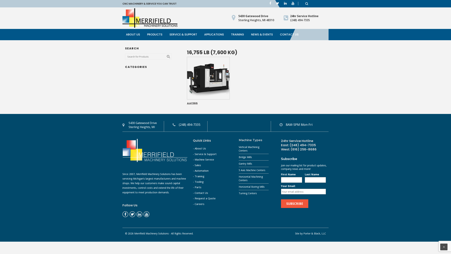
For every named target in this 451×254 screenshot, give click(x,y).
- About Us (199, 148)
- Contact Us (200, 193)
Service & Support (183, 34)
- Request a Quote (204, 198)
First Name (288, 174)
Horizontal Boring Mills (252, 186)
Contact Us (289, 34)
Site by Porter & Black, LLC (310, 233)
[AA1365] (208, 78)
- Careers (198, 204)
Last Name (312, 174)
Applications (214, 34)
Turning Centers (248, 193)
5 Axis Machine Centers (252, 170)
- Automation (201, 170)
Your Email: (288, 186)
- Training (198, 176)
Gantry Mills (245, 163)
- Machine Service (203, 159)
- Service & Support (205, 154)
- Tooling (198, 181)
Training (237, 34)
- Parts (197, 187)
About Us (133, 34)
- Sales (197, 165)
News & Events (262, 34)
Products (154, 34)
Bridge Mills (245, 157)
